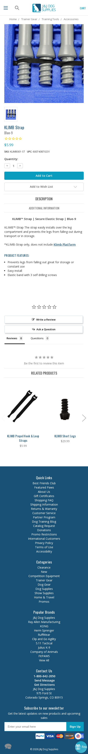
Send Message (44, 680)
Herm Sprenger (44, 630)
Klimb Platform (65, 244)
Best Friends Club (44, 483)
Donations (44, 530)
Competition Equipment (44, 576)
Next (84, 418)
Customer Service (44, 513)
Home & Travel (44, 597)
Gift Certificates (44, 496)
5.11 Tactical (44, 643)
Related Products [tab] (44, 373)
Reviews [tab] (12, 338)
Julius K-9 (44, 647)
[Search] (16, 7)
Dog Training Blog (44, 521)
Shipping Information (44, 504)
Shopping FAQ (44, 500)
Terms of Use (44, 547)
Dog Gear (44, 584)
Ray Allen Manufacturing (44, 622)
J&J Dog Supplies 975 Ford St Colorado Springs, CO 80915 (44, 691)
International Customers (44, 539)
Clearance (44, 567)
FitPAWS (44, 656)
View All (44, 660)
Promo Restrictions (44, 534)
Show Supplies (44, 593)
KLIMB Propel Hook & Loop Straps (23, 438)
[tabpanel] (23, 415)
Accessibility (44, 551)
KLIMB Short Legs (65, 436)
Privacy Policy (44, 543)
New (44, 572)
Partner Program (44, 517)
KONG (44, 626)
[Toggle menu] (5, 8)
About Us (44, 492)
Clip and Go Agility (44, 639)
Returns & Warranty (44, 509)
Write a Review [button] (46, 319)
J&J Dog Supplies (44, 618)
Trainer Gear (44, 580)
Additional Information (44, 208)
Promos (44, 601)
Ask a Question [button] (45, 329)
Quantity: (11, 159)
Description (44, 198)
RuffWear (44, 635)
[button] (38, 746)
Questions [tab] (37, 338)
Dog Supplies (44, 589)
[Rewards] (81, 747)
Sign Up (75, 726)
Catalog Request (44, 526)
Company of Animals (44, 652)
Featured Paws (44, 487)
